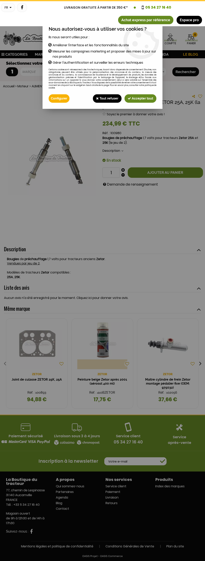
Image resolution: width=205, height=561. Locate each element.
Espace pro (189, 20)
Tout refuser (108, 98)
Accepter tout (142, 98)
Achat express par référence (145, 20)
